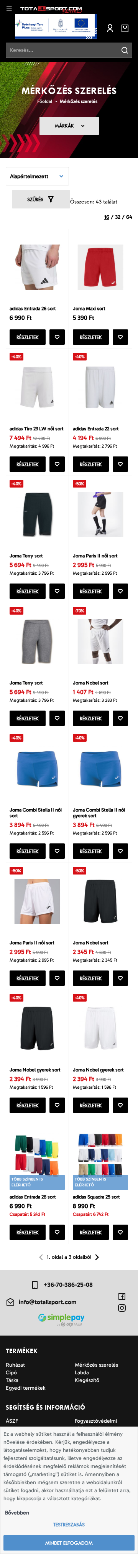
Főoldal (44, 101)
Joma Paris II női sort (95, 556)
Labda (82, 1372)
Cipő (11, 1372)
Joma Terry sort (26, 556)
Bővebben (17, 1512)
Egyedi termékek (25, 1388)
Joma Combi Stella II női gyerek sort (99, 812)
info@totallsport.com (47, 1302)
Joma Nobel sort (90, 683)
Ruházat (15, 1365)
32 (117, 217)
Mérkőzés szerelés (78, 101)
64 (129, 217)
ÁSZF (12, 1421)
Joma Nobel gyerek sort (35, 1070)
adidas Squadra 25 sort (96, 1197)
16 (106, 217)
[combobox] (37, 176)
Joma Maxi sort (89, 308)
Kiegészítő (87, 1380)
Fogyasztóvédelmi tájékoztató (96, 1425)
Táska (12, 1380)
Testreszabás (69, 1525)
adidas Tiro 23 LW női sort (37, 428)
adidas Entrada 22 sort (96, 428)
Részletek (27, 337)
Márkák (64, 126)
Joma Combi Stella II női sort (36, 812)
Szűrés (35, 199)
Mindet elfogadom (69, 1543)
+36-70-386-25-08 (68, 1284)
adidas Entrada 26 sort (33, 308)
